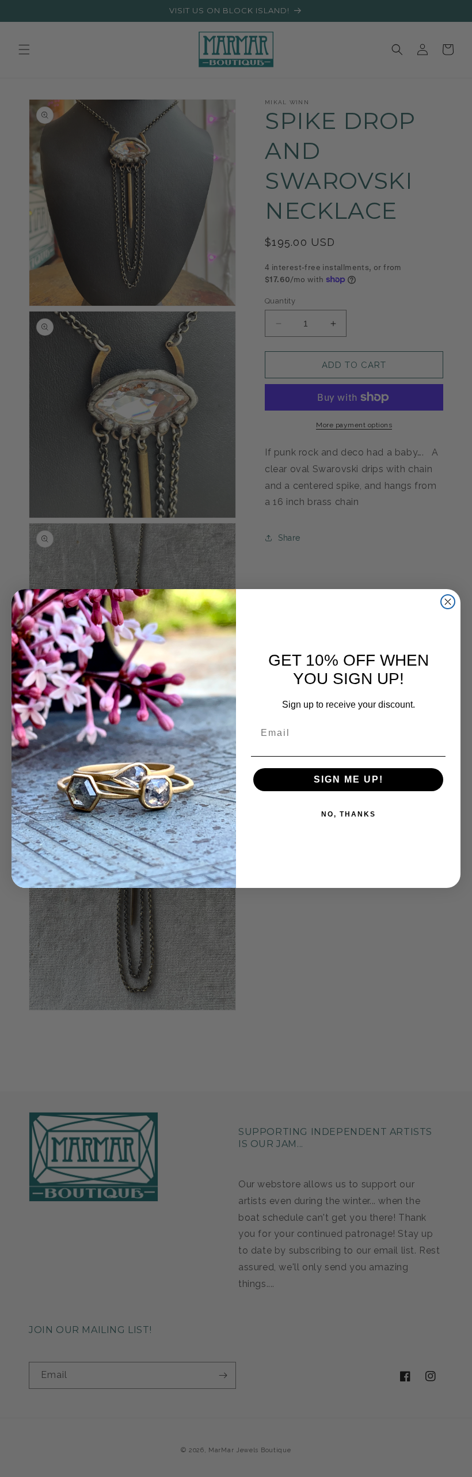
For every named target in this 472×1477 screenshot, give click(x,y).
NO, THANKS (348, 814)
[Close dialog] (448, 602)
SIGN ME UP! (348, 779)
